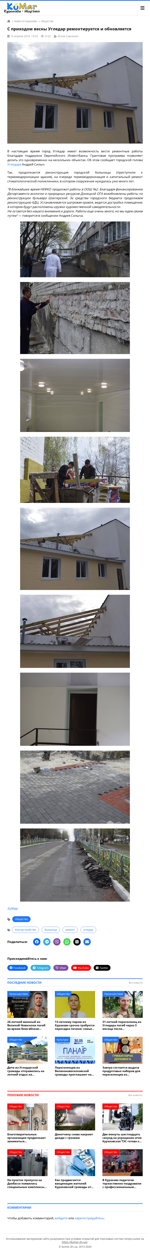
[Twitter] (77, 941)
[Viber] (57, 941)
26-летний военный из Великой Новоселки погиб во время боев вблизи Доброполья (26, 1025)
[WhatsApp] (67, 941)
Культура (62, 1039)
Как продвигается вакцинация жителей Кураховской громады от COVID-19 (73, 1183)
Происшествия (18, 994)
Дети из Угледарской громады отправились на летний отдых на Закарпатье (25, 1071)
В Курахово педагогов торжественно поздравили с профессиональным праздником (121, 1183)
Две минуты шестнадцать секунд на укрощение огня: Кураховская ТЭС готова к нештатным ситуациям (122, 1138)
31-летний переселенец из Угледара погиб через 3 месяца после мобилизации (121, 1025)
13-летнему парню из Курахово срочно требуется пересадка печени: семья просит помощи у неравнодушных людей (75, 1025)
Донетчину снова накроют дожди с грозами (74, 1136)
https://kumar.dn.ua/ (74, 1242)
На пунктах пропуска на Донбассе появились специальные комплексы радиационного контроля (25, 1183)
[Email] (87, 941)
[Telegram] (46, 941)
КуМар (12, 908)
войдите (61, 1218)
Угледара (14, 164)
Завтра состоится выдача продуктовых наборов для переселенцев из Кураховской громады (121, 1071)
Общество (21, 919)
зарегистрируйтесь (89, 1218)
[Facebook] (36, 941)
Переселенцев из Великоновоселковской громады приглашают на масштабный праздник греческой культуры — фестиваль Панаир (73, 1071)
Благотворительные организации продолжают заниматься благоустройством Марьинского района (26, 1138)
